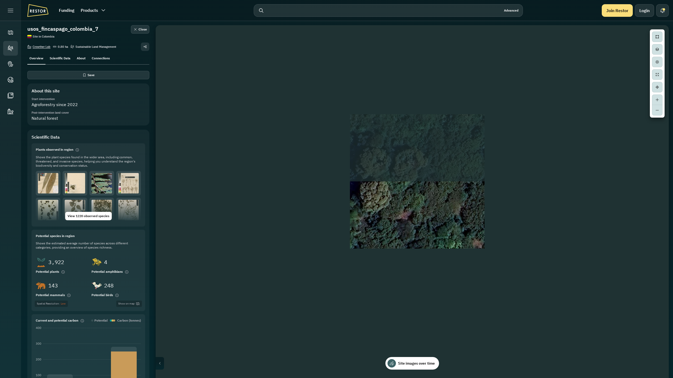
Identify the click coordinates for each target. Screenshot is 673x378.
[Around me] (657, 87)
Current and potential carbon (57, 320)
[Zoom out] (657, 110)
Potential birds (102, 295)
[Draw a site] (657, 37)
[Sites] (10, 48)
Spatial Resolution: (51, 303)
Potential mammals (50, 295)
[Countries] (10, 79)
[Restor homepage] (37, 10)
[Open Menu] (10, 10)
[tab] (36, 58)
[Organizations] (10, 111)
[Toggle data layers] (657, 49)
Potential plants (47, 272)
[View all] (657, 74)
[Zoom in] (657, 99)
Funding (66, 10)
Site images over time (416, 363)
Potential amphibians (107, 272)
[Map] (10, 32)
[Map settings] (657, 62)
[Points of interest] (10, 64)
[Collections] (10, 95)
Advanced (511, 10)
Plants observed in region (54, 149)
